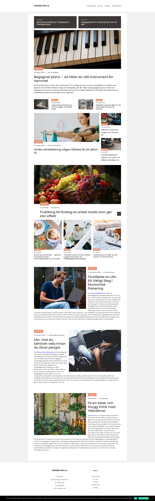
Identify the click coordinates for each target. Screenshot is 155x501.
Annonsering (91, 6)
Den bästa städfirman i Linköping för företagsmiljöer (53, 23)
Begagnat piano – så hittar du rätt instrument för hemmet (73, 79)
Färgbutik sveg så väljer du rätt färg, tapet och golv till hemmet (108, 107)
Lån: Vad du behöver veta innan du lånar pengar (50, 343)
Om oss (100, 6)
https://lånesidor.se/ (98, 293)
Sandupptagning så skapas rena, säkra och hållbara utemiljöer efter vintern (111, 157)
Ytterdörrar (92, 416)
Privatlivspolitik (143, 498)
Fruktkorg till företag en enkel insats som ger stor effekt (76, 214)
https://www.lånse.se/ (45, 352)
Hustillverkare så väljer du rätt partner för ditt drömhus (105, 256)
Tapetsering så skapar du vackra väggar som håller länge (61, 107)
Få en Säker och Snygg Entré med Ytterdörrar (101, 407)
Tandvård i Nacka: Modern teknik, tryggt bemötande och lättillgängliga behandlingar (77, 257)
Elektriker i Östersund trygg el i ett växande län (109, 132)
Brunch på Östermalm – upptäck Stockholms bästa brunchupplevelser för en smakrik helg (47, 257)
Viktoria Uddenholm (54, 145)
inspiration (40, 20)
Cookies (107, 6)
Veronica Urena (109, 272)
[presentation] (119, 214)
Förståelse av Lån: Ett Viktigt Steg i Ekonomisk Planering (102, 283)
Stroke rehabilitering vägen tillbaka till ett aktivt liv (66, 151)
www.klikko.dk (61, 488)
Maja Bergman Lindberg (56, 335)
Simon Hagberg (53, 72)
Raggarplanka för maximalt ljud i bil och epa (99, 23)
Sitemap (95, 488)
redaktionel (92, 268)
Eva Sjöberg (55, 207)
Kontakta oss (116, 6)
